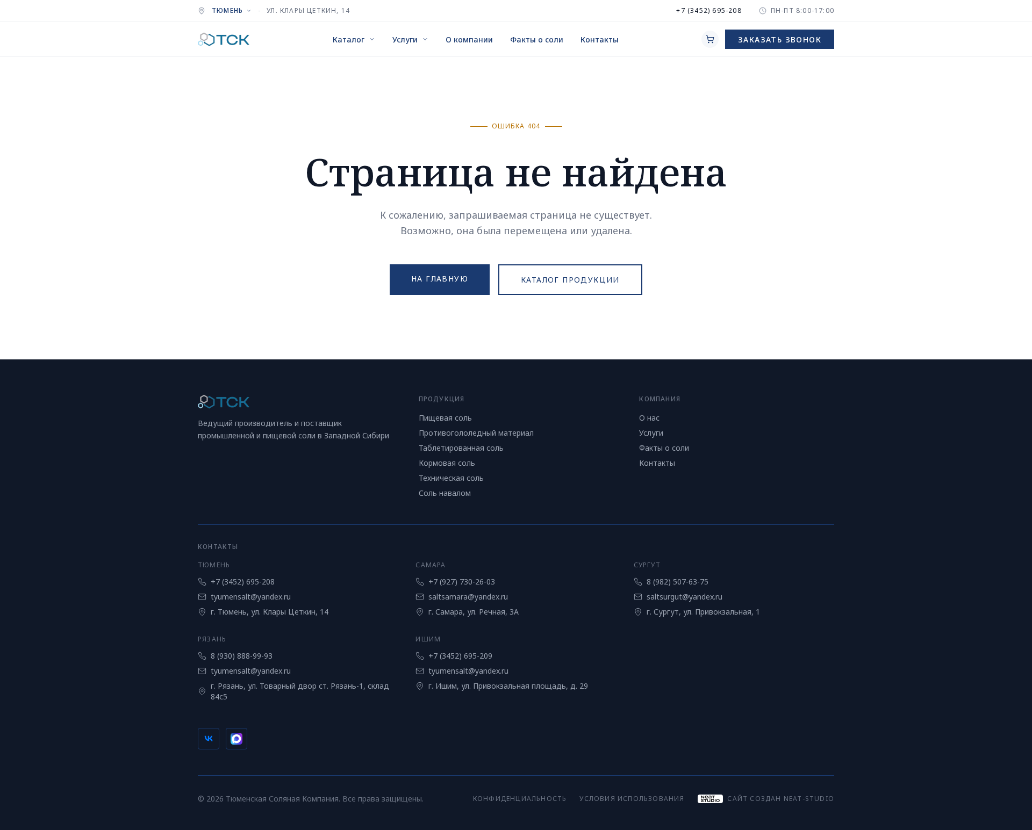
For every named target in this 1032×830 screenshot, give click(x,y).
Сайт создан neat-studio (780, 798)
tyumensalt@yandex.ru (251, 596)
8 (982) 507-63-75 (677, 581)
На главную (439, 278)
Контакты (657, 463)
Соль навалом (445, 493)
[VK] (208, 738)
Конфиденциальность (520, 798)
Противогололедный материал (476, 433)
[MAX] (236, 738)
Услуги (405, 39)
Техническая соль (451, 478)
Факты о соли (664, 448)
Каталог (348, 39)
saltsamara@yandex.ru (468, 596)
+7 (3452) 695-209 (460, 656)
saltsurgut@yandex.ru (684, 596)
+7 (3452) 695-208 (708, 10)
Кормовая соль (447, 463)
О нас (649, 418)
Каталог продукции (570, 280)
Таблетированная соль (461, 448)
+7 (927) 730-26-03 (461, 581)
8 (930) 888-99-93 (242, 656)
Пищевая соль (445, 418)
